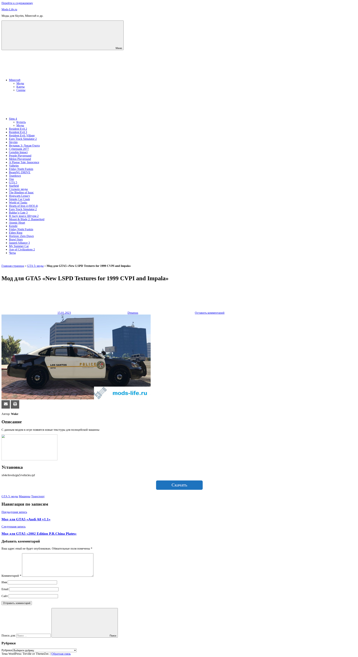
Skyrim (13, 142)
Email (4, 589)
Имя (4, 582)
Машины (24, 496)
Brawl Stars (16, 239)
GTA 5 (13, 182)
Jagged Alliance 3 (19, 242)
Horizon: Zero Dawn (21, 236)
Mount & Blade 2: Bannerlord (26, 219)
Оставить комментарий (209, 312)
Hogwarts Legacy (19, 195)
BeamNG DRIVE (19, 172)
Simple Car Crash (19, 199)
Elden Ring (15, 232)
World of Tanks (18, 202)
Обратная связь (61, 653)
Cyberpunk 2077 (19, 148)
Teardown (15, 175)
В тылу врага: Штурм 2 (24, 216)
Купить (21, 122)
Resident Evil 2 (18, 128)
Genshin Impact (18, 152)
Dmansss (133, 312)
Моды (20, 83)
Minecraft (14, 80)
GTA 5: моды (35, 265)
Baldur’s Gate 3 (18, 212)
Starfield (14, 185)
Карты (20, 86)
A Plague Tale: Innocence (24, 162)
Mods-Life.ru (9, 9)
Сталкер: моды (18, 189)
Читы (12, 252)
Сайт (4, 596)
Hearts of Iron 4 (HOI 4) (23, 205)
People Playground (20, 155)
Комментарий (11, 575)
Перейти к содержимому (17, 3)
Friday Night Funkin (21, 169)
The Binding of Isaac (21, 192)
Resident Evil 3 (18, 132)
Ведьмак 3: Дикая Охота (24, 145)
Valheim (14, 165)
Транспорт (38, 496)
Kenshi (13, 226)
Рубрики (6, 650)
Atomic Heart (17, 222)
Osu (11, 179)
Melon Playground (20, 159)
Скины (20, 90)
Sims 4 (13, 118)
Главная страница (12, 265)
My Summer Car (19, 246)
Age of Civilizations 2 (22, 249)
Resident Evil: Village (22, 135)
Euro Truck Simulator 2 (23, 138)
